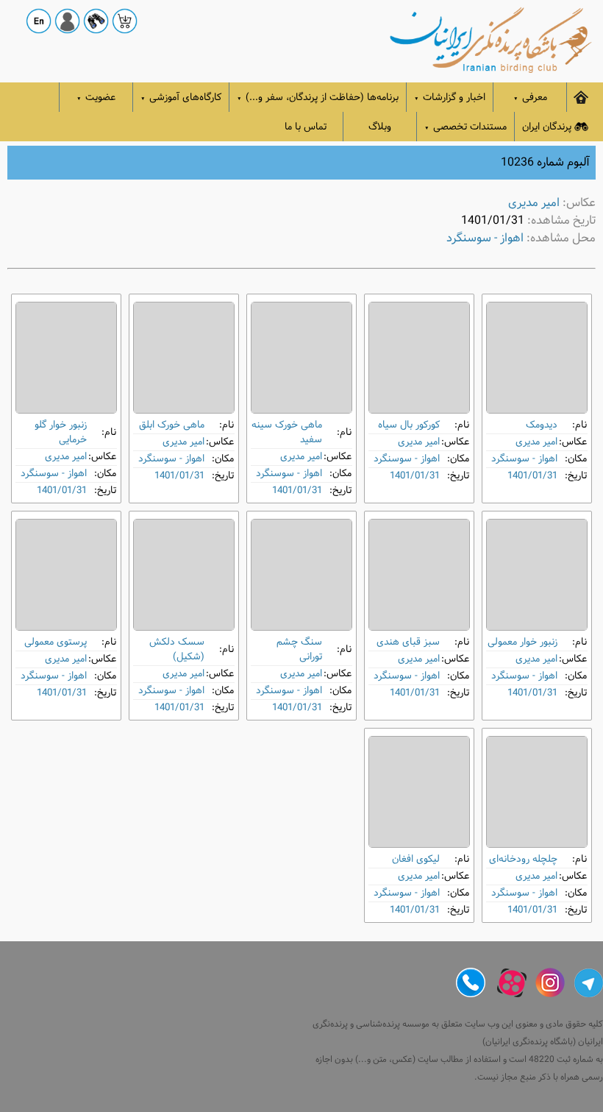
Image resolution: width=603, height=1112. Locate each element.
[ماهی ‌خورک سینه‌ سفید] (301, 358)
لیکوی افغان (416, 859)
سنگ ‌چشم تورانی (299, 649)
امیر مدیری (534, 203)
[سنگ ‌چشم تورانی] (301, 575)
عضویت (95, 97)
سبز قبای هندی (408, 642)
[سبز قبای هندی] (419, 575)
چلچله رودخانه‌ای (523, 859)
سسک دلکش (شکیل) (176, 649)
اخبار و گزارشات (449, 97)
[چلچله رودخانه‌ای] (537, 792)
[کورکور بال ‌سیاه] (419, 358)
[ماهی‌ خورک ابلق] (184, 358)
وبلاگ (379, 126)
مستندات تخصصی (465, 126)
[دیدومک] (537, 358)
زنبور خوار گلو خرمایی (61, 432)
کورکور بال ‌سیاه (409, 425)
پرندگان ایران (546, 126)
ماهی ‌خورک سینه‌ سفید (286, 432)
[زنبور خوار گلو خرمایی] (66, 358)
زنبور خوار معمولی (522, 642)
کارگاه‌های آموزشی (180, 97)
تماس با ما (306, 126)
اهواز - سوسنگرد (485, 238)
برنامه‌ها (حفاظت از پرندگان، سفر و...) (318, 97)
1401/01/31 (532, 475)
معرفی (530, 97)
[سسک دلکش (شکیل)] (184, 575)
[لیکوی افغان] (419, 792)
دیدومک (541, 425)
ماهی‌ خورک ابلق (171, 425)
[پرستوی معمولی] (66, 575)
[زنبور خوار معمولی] (537, 575)
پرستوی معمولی (55, 642)
